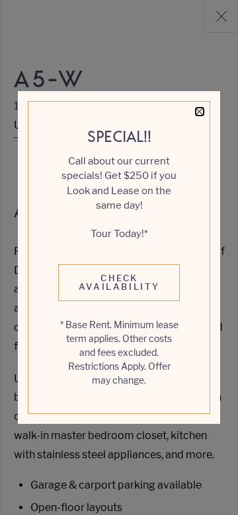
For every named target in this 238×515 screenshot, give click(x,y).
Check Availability (119, 282)
